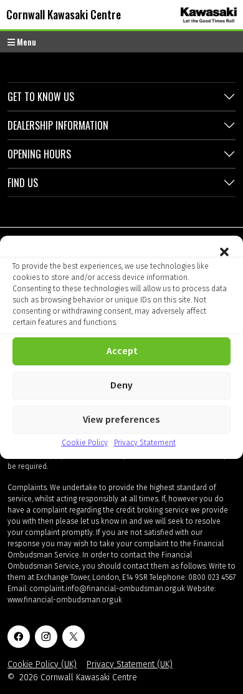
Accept (122, 351)
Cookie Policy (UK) (42, 664)
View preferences (121, 419)
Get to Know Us (40, 96)
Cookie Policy (85, 442)
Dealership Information (57, 125)
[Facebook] (18, 636)
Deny (121, 385)
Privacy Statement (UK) (130, 664)
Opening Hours (39, 154)
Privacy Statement (145, 442)
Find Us (22, 182)
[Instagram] (46, 636)
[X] (73, 636)
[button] (224, 251)
